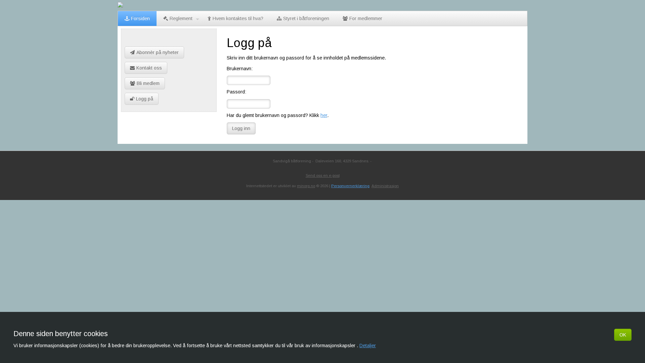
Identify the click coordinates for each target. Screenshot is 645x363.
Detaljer (367, 345)
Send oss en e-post (323, 175)
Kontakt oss (149, 68)
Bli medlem (148, 83)
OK (622, 334)
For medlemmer (365, 18)
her (323, 115)
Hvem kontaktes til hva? (238, 18)
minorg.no (306, 186)
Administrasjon (385, 186)
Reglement (181, 18)
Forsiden (140, 18)
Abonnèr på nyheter (157, 52)
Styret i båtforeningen (306, 18)
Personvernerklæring (350, 186)
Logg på (144, 99)
